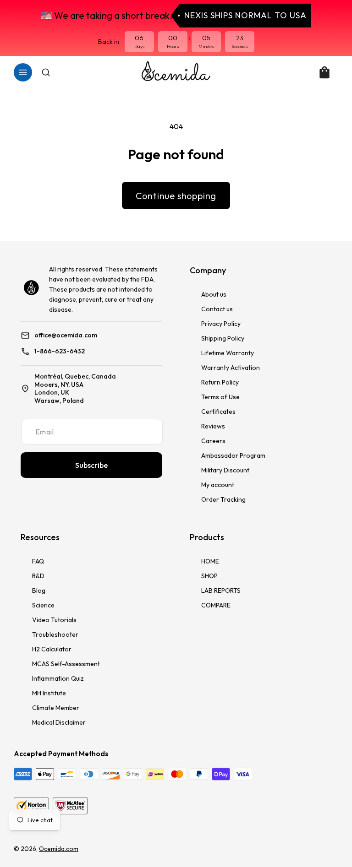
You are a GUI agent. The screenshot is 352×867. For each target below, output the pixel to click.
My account (217, 485)
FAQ (38, 561)
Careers (213, 441)
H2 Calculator (52, 649)
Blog (38, 590)
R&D (38, 576)
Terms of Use (220, 397)
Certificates (218, 411)
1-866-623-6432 (59, 351)
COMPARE (216, 605)
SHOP (209, 576)
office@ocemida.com (65, 335)
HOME (210, 561)
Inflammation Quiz (58, 678)
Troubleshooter (55, 634)
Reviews (213, 426)
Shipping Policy (222, 338)
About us (213, 294)
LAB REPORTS (221, 590)
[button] (23, 72)
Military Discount (225, 470)
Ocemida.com (58, 849)
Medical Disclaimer (59, 722)
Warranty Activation (230, 367)
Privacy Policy (221, 324)
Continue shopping (176, 195)
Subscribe (91, 465)
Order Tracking (223, 499)
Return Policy (220, 382)
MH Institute (49, 693)
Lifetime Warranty (227, 353)
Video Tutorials (54, 620)
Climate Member (55, 708)
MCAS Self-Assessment (66, 664)
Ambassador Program (233, 455)
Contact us (217, 309)
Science (43, 605)
